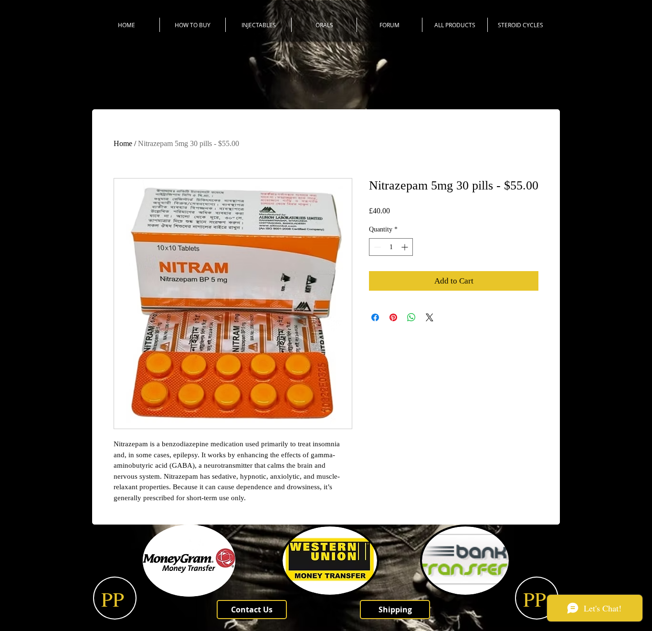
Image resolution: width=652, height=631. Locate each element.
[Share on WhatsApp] (411, 317)
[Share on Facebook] (375, 317)
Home (123, 143)
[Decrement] (376, 247)
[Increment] (405, 247)
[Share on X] (429, 317)
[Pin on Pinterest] (393, 317)
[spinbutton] (391, 247)
